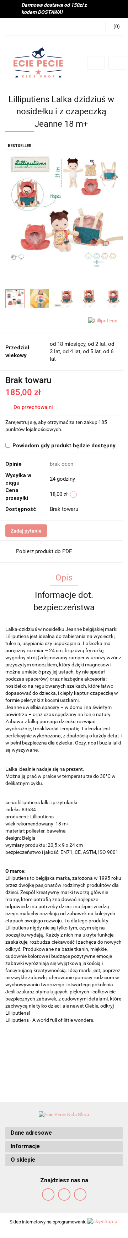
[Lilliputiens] (102, 320)
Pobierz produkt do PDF (44, 551)
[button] (64, 1133)
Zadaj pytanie (26, 531)
